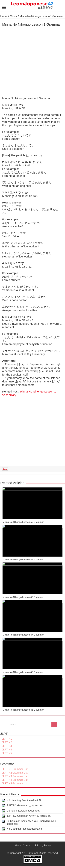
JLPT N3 (7, 746)
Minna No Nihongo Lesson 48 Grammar (23, 597)
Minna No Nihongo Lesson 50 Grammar (23, 522)
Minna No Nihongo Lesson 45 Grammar (23, 709)
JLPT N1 (7, 738)
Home (3, 16)
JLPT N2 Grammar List (14, 772)
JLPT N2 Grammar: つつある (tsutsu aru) (29, 816)
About (17, 845)
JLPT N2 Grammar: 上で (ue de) (24, 805)
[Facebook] (32, 849)
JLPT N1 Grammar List (14, 769)
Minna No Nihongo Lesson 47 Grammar (23, 634)
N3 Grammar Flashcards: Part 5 (24, 828)
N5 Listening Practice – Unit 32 (24, 800)
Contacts (28, 845)
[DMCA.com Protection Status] (32, 859)
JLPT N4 (7, 749)
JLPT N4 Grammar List (14, 780)
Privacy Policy (43, 845)
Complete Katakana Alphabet (23, 810)
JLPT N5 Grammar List (14, 783)
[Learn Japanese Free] (32, 5)
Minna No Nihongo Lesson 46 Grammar (23, 672)
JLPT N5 (7, 753)
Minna (13, 16)
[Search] (54, 724)
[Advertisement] (32, 63)
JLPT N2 (7, 742)
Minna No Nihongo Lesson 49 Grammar (23, 559)
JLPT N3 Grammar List (14, 776)
